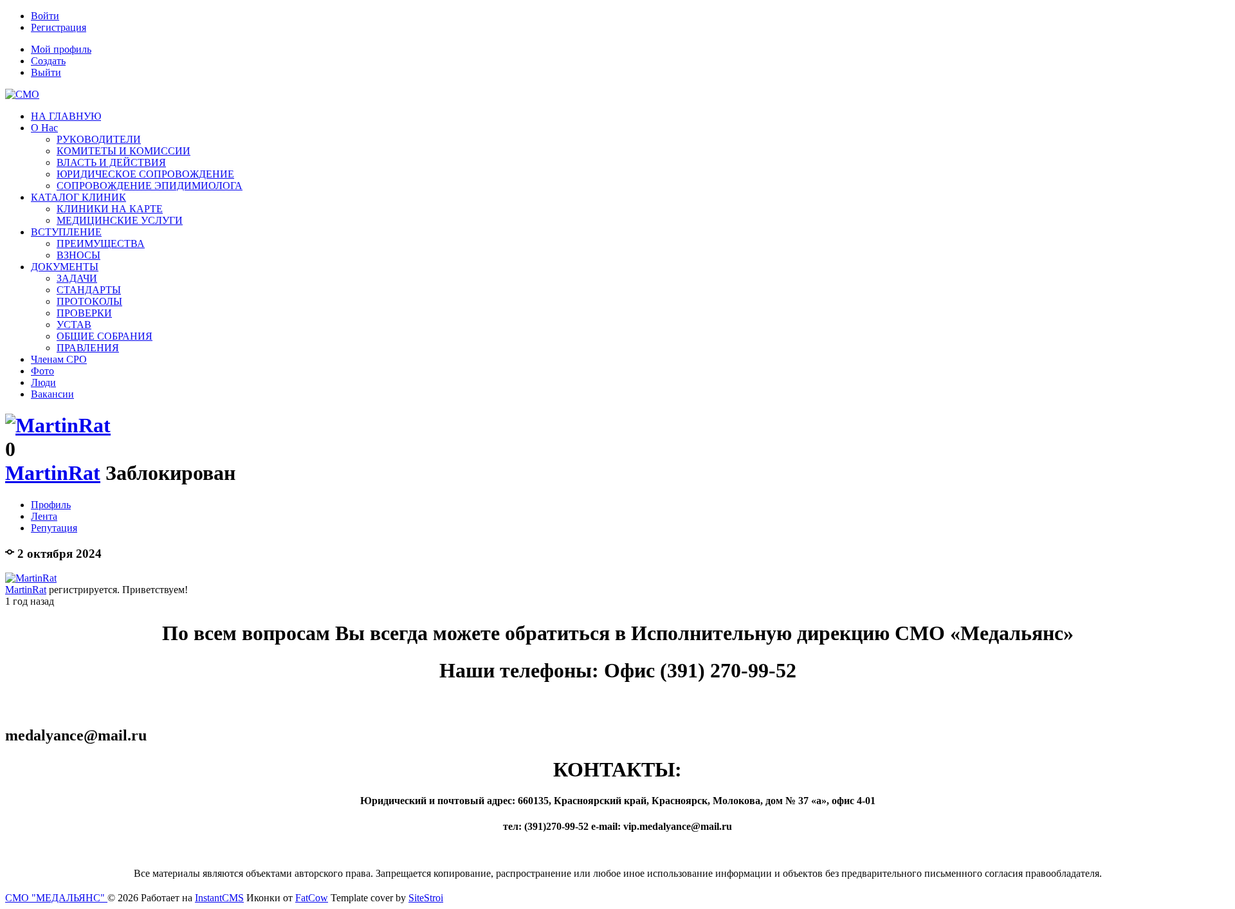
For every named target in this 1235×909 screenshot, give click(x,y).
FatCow (311, 897)
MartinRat (52, 472)
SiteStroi (425, 897)
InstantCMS (219, 897)
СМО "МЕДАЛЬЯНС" (56, 897)
